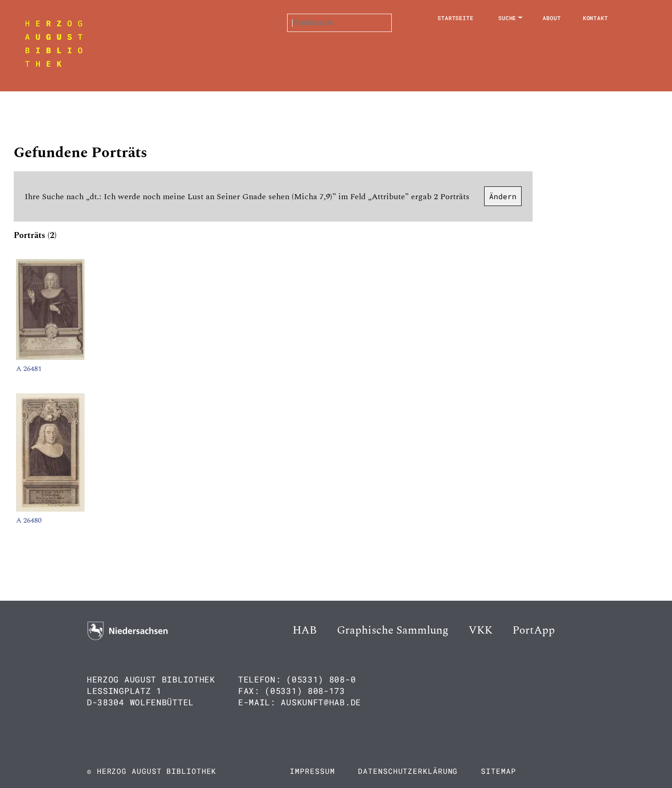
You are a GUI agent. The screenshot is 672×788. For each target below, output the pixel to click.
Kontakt (595, 17)
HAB (305, 630)
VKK (480, 630)
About (552, 17)
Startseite (455, 17)
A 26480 (29, 520)
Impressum (312, 771)
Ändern (503, 196)
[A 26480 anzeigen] (50, 509)
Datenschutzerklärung (408, 771)
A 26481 (29, 368)
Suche (507, 17)
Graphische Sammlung (392, 630)
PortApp (533, 630)
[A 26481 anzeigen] (50, 357)
